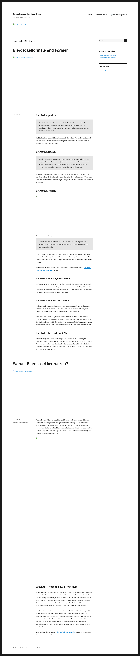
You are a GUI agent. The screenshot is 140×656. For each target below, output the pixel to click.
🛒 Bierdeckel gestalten (119, 15)
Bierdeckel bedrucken (27, 14)
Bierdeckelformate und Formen (41, 50)
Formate (89, 15)
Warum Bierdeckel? (101, 15)
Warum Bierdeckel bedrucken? (40, 363)
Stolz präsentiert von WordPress (34, 648)
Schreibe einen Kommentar (20, 422)
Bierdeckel (103, 71)
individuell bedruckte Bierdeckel (65, 632)
